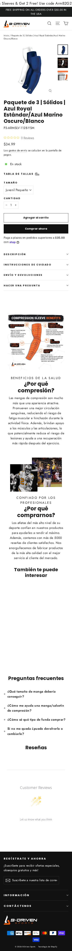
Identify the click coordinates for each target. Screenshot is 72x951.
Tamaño (11, 182)
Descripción (15, 254)
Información (17, 895)
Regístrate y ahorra (25, 858)
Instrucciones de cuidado (27, 264)
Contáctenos (18, 906)
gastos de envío (18, 150)
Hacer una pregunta (22, 285)
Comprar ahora (36, 229)
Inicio (6, 35)
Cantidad (12, 198)
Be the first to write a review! (36, 829)
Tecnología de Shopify (47, 946)
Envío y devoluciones (23, 275)
